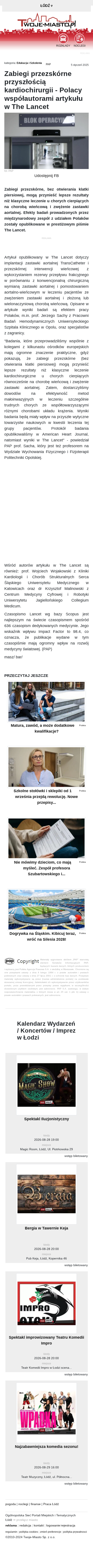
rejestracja (68, 1525)
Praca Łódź (51, 1504)
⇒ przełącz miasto (25, 1520)
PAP (48, 64)
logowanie (53, 1525)
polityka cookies (28, 1531)
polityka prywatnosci (75, 1531)
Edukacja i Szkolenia (29, 63)
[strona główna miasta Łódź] (46, 20)
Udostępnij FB (46, 176)
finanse (36, 1504)
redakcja (25, 1525)
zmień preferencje (50, 1531)
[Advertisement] (46, 511)
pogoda (10, 1504)
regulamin (11, 1531)
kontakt (39, 1525)
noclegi (23, 1504)
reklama (11, 1525)
